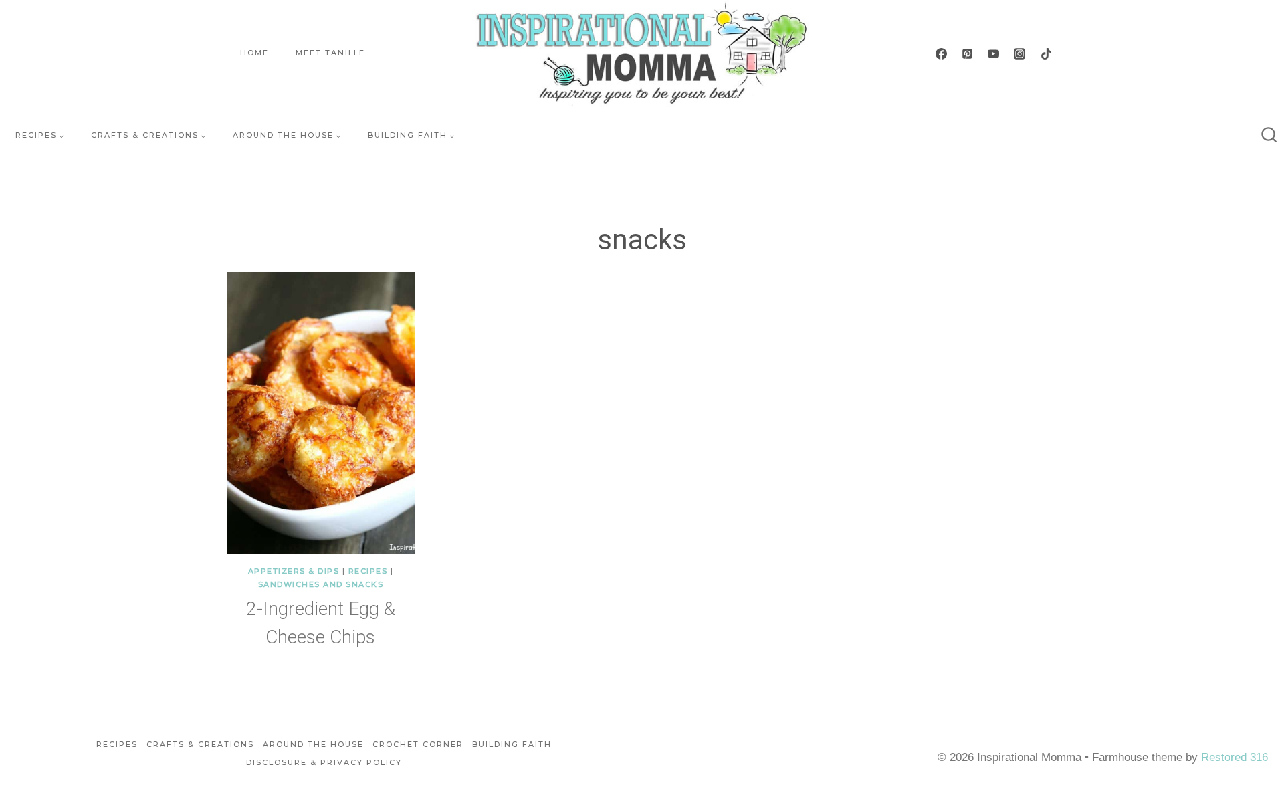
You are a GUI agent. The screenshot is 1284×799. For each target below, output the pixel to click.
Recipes (368, 571)
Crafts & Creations (200, 744)
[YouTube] (993, 53)
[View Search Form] (1269, 135)
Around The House (313, 744)
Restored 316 (1234, 757)
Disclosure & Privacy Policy (324, 762)
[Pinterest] (967, 53)
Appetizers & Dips (294, 571)
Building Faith (512, 744)
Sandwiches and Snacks (321, 584)
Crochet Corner (417, 744)
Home (254, 53)
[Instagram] (1019, 53)
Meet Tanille (330, 53)
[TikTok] (1046, 53)
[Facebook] (941, 53)
